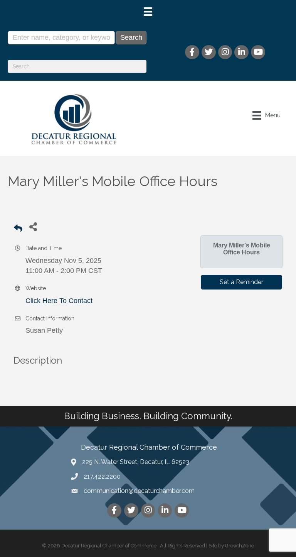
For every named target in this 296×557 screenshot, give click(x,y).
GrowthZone (239, 546)
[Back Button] (18, 228)
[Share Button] (33, 226)
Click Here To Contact (58, 301)
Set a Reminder (241, 282)
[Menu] (148, 11)
